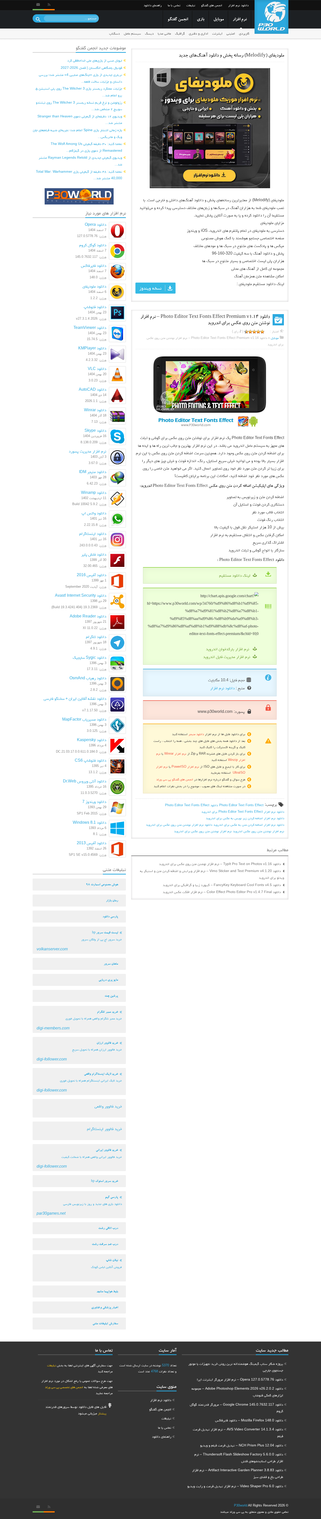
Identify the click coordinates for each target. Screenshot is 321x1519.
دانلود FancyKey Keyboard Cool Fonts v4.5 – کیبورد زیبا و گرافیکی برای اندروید (222, 885)
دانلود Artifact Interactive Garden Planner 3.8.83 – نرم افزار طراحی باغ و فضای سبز (237, 1473)
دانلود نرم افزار (238, 5)
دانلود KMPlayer (92, 348)
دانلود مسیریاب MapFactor (84, 719)
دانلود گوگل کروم (92, 245)
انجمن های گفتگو (211, 5)
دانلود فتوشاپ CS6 (90, 760)
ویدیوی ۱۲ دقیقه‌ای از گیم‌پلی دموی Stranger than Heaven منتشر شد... (79, 119)
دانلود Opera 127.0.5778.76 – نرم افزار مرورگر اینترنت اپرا (240, 1379)
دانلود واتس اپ (94, 513)
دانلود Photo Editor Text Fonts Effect (191, 805)
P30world (240, 1505)
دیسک (149, 33)
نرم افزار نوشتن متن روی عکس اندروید (258, 831)
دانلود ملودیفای (94, 286)
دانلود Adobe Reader (88, 616)
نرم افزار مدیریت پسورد (87, 451)
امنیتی (230, 33)
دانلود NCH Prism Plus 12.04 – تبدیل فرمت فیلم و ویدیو (241, 1445)
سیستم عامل (132, 33)
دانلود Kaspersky (91, 740)
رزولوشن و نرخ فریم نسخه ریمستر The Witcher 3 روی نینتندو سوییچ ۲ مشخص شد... (79, 105)
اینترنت (217, 33)
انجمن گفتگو (178, 19)
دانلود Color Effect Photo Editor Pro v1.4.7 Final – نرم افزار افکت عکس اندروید (222, 892)
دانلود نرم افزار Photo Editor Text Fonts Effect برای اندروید (242, 811)
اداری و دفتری (198, 33)
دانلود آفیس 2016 (91, 575)
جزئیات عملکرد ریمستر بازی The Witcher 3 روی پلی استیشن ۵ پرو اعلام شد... (79, 91)
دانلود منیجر (196, 734)
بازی (200, 19)
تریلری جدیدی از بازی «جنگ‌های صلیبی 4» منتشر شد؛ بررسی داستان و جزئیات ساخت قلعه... (80, 78)
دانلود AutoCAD (92, 389)
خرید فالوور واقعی (108, 1106)
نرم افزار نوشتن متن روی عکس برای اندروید (203, 831)
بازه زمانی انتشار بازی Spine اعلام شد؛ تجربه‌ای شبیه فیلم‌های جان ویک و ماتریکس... (77, 133)
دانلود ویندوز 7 (94, 801)
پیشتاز (102, 1413)
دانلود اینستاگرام (92, 533)
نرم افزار (240, 19)
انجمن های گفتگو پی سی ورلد (174, 779)
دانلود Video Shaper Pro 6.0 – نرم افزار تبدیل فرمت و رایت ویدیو (235, 1486)
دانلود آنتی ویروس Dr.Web (84, 781)
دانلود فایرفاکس (93, 265)
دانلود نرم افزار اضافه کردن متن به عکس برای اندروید (248, 824)
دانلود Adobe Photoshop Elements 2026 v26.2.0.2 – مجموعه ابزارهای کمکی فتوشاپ (237, 1391)
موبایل (218, 19)
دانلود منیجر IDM (92, 472)
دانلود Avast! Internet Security (80, 595)
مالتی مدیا (164, 33)
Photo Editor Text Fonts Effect (241, 805)
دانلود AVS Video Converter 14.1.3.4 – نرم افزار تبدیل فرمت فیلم (238, 1432)
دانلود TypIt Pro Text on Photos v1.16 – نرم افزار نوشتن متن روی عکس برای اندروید (220, 864)
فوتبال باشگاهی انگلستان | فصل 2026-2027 (91, 68)
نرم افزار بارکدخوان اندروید (228, 649)
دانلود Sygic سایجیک (89, 657)
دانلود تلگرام (96, 636)
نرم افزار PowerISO (185, 766)
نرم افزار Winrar (175, 753)
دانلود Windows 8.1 (89, 822)
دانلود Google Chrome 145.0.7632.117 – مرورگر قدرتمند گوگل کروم (236, 1407)
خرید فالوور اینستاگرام (104, 1129)
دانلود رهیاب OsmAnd (87, 678)
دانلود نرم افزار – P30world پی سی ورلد (271, 17)
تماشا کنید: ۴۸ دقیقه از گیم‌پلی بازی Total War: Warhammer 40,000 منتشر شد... (79, 174)
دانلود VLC (97, 368)
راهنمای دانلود (153, 5)
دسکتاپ (114, 33)
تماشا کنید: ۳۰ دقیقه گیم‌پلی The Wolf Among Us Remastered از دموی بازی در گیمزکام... (86, 147)
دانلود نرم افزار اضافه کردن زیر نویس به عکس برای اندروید (245, 818)
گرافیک (180, 33)
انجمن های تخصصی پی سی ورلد (64, 1387)
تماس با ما (174, 5)
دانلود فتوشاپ (95, 307)
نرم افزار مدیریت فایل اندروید (226, 657)
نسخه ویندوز (150, 288)
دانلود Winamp (93, 492)
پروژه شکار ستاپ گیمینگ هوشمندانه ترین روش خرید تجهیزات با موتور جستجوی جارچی (235, 1367)
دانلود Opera (95, 224)
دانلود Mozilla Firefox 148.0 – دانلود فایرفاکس (249, 1420)
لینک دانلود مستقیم (234, 575)
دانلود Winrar (95, 410)
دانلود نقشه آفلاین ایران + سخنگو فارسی (75, 698)
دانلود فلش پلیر (93, 554)
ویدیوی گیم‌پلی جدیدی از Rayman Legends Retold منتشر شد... (80, 160)
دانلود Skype (95, 430)
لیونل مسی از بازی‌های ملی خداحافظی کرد (94, 60)
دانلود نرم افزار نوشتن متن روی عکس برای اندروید (179, 824)
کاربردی (244, 33)
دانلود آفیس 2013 (91, 843)
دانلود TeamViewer (89, 327)
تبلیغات (190, 5)
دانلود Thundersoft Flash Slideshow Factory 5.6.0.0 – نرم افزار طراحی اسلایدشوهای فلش (238, 1457)
